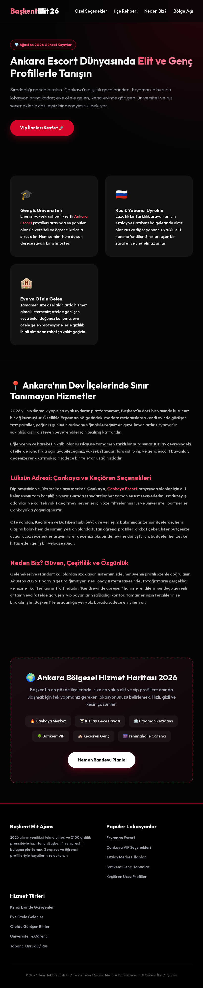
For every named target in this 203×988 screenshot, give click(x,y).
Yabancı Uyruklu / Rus (29, 946)
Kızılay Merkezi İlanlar (126, 857)
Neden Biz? (155, 11)
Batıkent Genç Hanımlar (128, 867)
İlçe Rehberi (125, 11)
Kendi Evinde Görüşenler (32, 907)
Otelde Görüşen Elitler (30, 926)
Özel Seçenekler (91, 11)
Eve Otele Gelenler (27, 917)
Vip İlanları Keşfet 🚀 (42, 128)
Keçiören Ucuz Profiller (126, 876)
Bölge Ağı (183, 11)
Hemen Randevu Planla (102, 760)
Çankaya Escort (122, 488)
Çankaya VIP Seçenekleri (128, 847)
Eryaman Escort (120, 837)
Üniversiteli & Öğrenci (29, 936)
